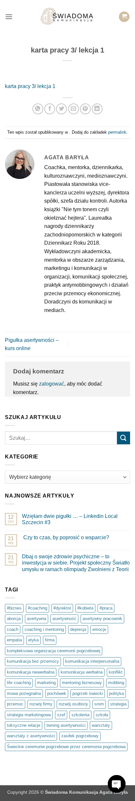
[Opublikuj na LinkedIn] (97, 108)
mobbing (116, 682)
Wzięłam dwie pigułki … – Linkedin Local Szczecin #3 (70, 519)
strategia (118, 703)
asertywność (64, 618)
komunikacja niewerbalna (30, 672)
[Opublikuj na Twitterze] (61, 108)
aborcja (14, 618)
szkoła (102, 714)
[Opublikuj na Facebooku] (49, 108)
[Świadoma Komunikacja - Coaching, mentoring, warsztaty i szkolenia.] (67, 17)
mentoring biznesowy (82, 682)
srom (99, 703)
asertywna (36, 618)
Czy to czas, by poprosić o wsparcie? (65, 537)
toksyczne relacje (23, 725)
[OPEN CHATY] (116, 784)
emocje (99, 629)
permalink (117, 132)
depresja (78, 629)
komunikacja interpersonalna (92, 661)
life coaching (19, 682)
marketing (46, 682)
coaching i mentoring (44, 629)
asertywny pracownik (102, 618)
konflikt (116, 672)
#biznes (14, 608)
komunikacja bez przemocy (33, 661)
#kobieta (85, 608)
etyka (33, 639)
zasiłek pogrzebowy (80, 735)
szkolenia (80, 714)
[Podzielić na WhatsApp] (37, 108)
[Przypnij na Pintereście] (85, 108)
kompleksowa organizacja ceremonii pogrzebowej (53, 650)
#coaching (37, 608)
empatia (14, 639)
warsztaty (101, 725)
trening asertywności (66, 725)
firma (49, 639)
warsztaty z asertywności (31, 735)
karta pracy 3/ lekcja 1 (30, 86)
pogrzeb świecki (87, 693)
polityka (116, 693)
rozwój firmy (40, 703)
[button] (9, 17)
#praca (106, 608)
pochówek (56, 693)
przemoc (15, 703)
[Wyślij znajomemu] (73, 108)
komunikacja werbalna (82, 672)
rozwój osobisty (73, 703)
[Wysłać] (123, 438)
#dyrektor (62, 608)
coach (12, 629)
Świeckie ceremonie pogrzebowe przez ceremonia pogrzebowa (66, 746)
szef (61, 714)
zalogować (51, 384)
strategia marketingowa (29, 714)
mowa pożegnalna (24, 693)
